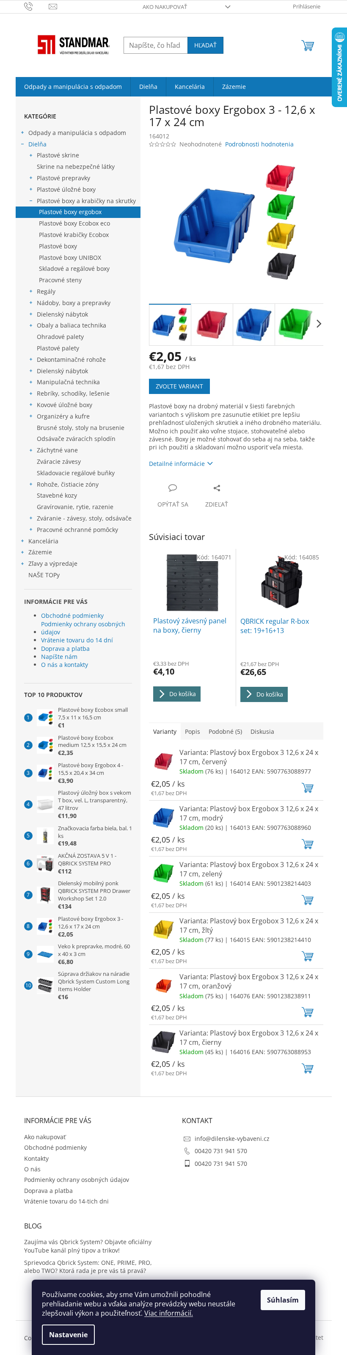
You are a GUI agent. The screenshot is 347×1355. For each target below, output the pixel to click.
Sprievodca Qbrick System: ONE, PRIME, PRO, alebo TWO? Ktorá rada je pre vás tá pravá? (88, 1267)
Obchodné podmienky (72, 615)
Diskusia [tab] (262, 731)
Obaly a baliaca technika (71, 325)
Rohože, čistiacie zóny (68, 484)
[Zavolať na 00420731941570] (36, 6)
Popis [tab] (192, 731)
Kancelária (43, 541)
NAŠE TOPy (44, 575)
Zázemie (40, 552)
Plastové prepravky (63, 178)
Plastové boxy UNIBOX (70, 257)
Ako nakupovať (165, 7)
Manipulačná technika (68, 382)
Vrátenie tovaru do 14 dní (77, 640)
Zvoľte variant (179, 386)
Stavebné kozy (57, 495)
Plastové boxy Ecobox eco (74, 223)
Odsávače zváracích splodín (76, 439)
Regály (46, 291)
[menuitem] (73, 86)
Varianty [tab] (164, 731)
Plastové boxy (58, 246)
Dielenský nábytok (62, 314)
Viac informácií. (168, 1313)
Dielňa (37, 144)
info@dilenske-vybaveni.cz (232, 1139)
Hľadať (205, 45)
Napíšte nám (59, 657)
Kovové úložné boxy (64, 405)
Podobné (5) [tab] (225, 731)
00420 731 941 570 (221, 1151)
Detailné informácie (177, 464)
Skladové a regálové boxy (74, 268)
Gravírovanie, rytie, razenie (75, 507)
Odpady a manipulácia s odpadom (77, 133)
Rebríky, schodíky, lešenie (73, 393)
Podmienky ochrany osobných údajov (83, 628)
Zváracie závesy (59, 461)
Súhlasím (283, 1300)
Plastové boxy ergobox (70, 212)
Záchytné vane (57, 450)
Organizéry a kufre (63, 416)
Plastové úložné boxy (66, 189)
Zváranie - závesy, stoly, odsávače (84, 518)
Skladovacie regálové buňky (76, 473)
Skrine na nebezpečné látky (76, 166)
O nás (32, 1169)
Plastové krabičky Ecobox (74, 235)
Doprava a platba (65, 648)
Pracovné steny (60, 280)
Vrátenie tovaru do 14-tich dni (66, 1201)
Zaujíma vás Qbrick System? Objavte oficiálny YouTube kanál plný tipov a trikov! (87, 1246)
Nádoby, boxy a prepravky (73, 303)
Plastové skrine (58, 155)
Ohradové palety (60, 337)
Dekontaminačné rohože (71, 359)
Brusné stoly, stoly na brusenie (80, 428)
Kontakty (36, 1158)
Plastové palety (58, 348)
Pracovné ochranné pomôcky (77, 530)
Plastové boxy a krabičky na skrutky (86, 201)
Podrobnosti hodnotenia (259, 144)
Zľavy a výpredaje (52, 563)
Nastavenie (68, 1334)
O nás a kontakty (64, 665)
